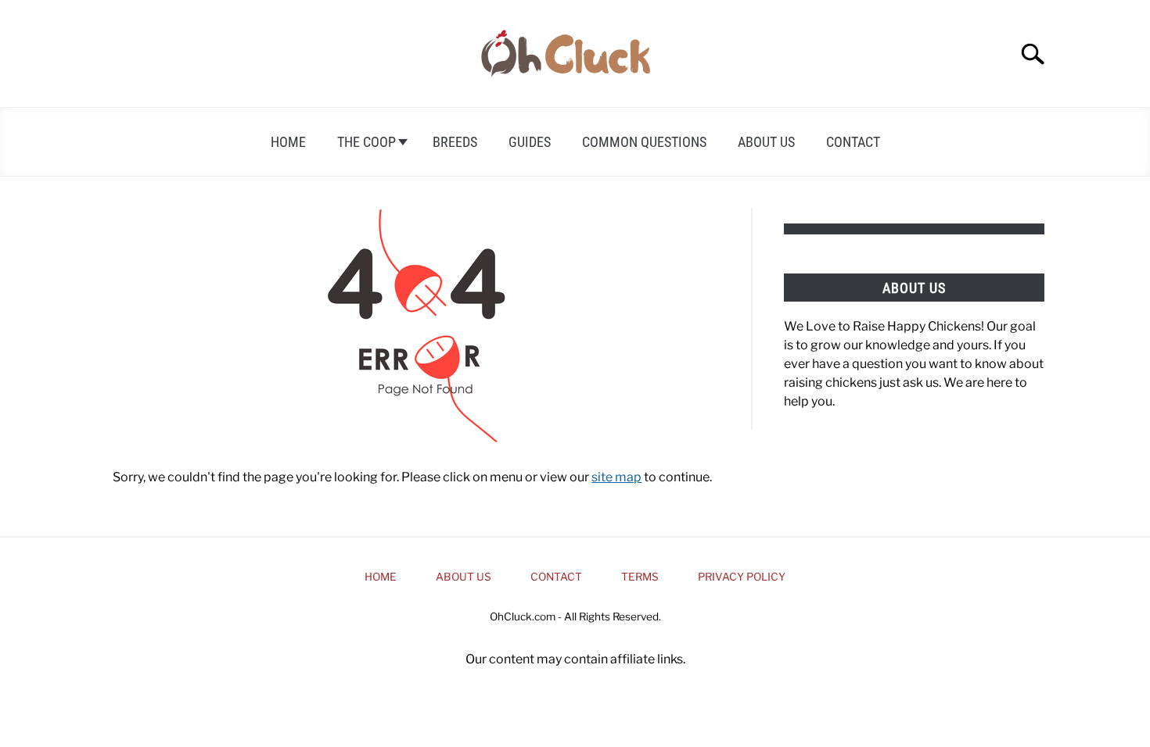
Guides (530, 142)
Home (288, 142)
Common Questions (644, 142)
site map (616, 477)
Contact (853, 142)
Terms (640, 576)
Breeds (455, 142)
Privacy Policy (741, 576)
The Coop (366, 142)
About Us (766, 142)
